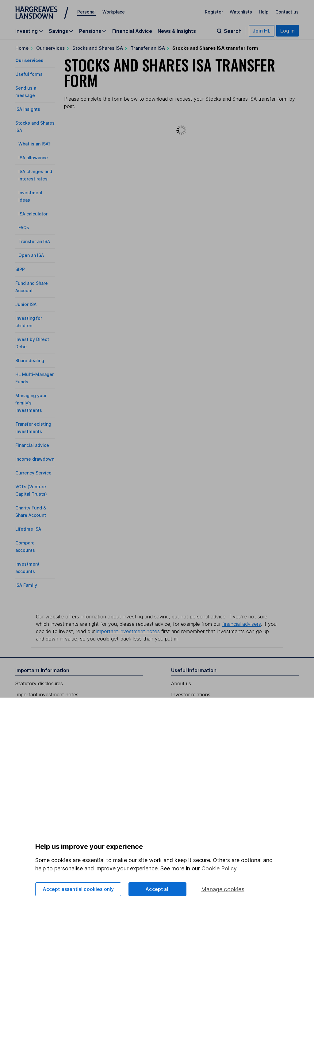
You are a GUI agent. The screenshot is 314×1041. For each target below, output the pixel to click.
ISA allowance (33, 157)
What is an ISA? (34, 143)
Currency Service (33, 472)
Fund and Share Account (31, 287)
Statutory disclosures (39, 683)
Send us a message (25, 91)
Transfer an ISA (148, 48)
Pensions (90, 31)
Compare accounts (25, 546)
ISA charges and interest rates (35, 175)
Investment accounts (27, 567)
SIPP (20, 269)
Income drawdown (34, 459)
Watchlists (241, 11)
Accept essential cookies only (78, 889)
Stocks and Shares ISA (97, 48)
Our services (50, 48)
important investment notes (128, 631)
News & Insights (177, 31)
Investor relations (190, 694)
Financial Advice (132, 31)
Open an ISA (31, 255)
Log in (287, 31)
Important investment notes (46, 694)
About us (181, 683)
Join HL (261, 31)
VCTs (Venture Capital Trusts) (31, 490)
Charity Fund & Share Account (30, 511)
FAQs (23, 227)
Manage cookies (222, 889)
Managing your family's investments (31, 403)
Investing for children (28, 321)
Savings (58, 31)
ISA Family (26, 585)
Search (233, 31)
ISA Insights (27, 109)
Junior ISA (25, 304)
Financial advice (32, 445)
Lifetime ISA (28, 529)
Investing (26, 31)
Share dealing (29, 360)
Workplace (113, 11)
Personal (86, 11)
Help (264, 11)
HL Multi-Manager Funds (34, 378)
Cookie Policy (219, 868)
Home (22, 48)
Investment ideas (30, 196)
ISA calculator (33, 213)
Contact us (287, 11)
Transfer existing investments (33, 427)
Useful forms (29, 74)
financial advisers (241, 624)
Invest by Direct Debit (32, 343)
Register (214, 11)
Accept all (157, 889)
